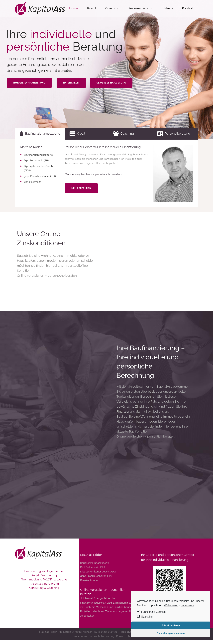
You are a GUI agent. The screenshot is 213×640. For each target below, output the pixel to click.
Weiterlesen (171, 605)
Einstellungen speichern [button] (171, 633)
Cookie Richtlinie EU (127, 636)
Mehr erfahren (81, 188)
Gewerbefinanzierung (111, 83)
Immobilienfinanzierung (29, 83)
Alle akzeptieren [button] (171, 625)
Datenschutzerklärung (102, 636)
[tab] (40, 134)
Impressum (187, 605)
